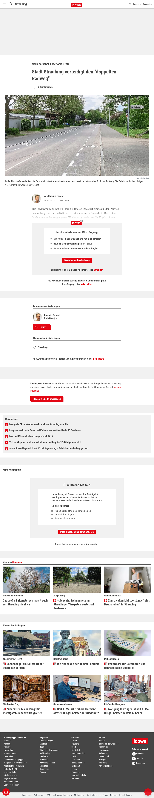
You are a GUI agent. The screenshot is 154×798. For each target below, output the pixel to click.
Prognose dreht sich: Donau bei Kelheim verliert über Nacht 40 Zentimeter (45, 430)
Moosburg (44, 766)
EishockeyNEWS (10, 769)
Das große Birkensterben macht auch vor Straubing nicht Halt (39, 424)
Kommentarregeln (11, 753)
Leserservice (104, 750)
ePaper (102, 740)
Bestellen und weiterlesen (77, 260)
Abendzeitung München (14, 766)
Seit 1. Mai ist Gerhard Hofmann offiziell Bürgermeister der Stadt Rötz (76, 711)
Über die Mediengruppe (13, 759)
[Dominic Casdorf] (37, 198)
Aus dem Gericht (78, 753)
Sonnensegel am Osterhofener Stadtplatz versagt (23, 666)
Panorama (75, 772)
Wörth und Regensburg (49, 750)
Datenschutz (39, 795)
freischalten (86, 284)
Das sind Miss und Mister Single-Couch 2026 (31, 436)
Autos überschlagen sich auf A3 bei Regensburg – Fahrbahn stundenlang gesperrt (49, 448)
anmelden (98, 269)
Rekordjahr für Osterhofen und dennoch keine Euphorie (124, 666)
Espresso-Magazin (11, 785)
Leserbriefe (8, 756)
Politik (74, 756)
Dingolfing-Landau (47, 763)
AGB (48, 795)
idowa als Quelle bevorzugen (47, 399)
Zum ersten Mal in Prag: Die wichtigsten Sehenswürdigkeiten (22, 711)
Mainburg (44, 759)
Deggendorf (44, 769)
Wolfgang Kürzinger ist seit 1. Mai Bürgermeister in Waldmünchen (126, 711)
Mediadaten (79, 795)
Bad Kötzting (45, 753)
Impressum (27, 795)
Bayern (74, 740)
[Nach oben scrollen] (148, 791)
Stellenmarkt (104, 753)
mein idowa (98, 358)
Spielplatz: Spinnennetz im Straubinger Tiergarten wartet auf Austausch (73, 604)
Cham (42, 747)
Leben (74, 769)
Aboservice (103, 747)
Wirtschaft (75, 766)
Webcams (103, 763)
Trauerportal (104, 756)
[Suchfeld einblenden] (11, 4)
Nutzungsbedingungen (62, 795)
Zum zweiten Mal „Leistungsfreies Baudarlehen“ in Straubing (127, 602)
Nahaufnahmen (78, 763)
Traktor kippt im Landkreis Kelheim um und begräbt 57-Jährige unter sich (45, 442)
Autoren (7, 740)
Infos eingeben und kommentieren (77, 531)
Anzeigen (102, 759)
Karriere (7, 747)
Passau (43, 772)
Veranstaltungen (105, 766)
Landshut (43, 744)
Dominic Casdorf (56, 196)
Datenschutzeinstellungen (121, 795)
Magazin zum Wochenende (15, 763)
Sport (73, 747)
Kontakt (7, 744)
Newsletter (8, 750)
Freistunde (75, 759)
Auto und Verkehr (78, 775)
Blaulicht (75, 744)
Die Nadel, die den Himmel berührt (77, 664)
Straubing (21, 4)
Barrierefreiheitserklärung (97, 795)
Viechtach (44, 756)
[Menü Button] (4, 4)
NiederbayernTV (10, 775)
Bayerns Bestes (10, 778)
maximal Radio (10, 772)
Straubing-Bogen (46, 740)
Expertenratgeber (11, 781)
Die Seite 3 (75, 750)
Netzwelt (75, 778)
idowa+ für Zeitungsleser (109, 744)
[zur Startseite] (141, 740)
